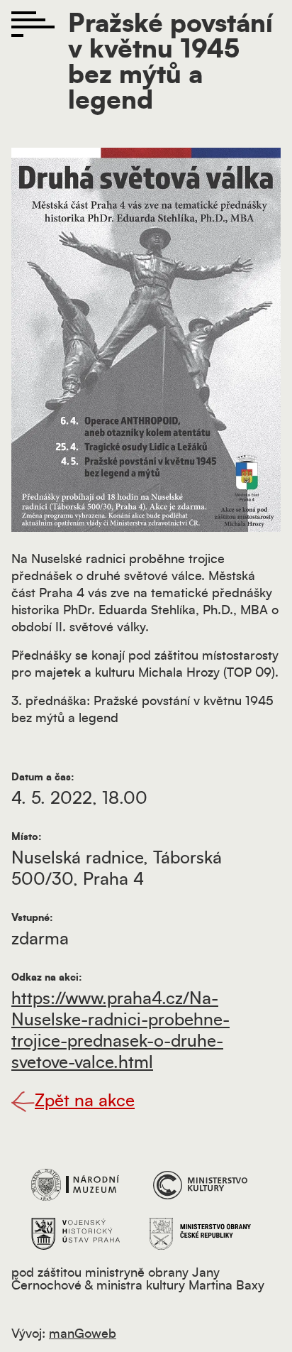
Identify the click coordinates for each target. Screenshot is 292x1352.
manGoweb (82, 1334)
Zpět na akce (85, 1101)
